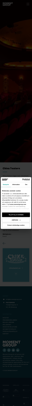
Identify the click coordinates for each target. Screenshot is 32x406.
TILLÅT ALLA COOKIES (16, 215)
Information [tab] (16, 184)
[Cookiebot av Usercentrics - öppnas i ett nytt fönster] (22, 179)
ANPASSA (15, 220)
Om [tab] (26, 184)
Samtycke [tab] (6, 184)
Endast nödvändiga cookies (16, 225)
